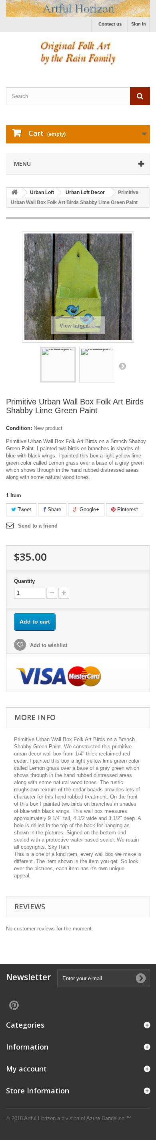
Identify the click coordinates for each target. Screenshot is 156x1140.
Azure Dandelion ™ (108, 1118)
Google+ (88, 509)
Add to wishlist (47, 645)
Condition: (19, 428)
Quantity (24, 581)
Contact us (110, 24)
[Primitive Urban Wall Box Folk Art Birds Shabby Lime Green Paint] (58, 364)
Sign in (138, 24)
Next (122, 366)
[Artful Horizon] (78, 52)
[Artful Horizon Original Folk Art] (78, 8)
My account (26, 1068)
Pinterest (127, 509)
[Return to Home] (14, 193)
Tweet (23, 509)
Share (53, 509)
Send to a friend (38, 526)
